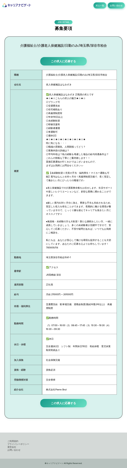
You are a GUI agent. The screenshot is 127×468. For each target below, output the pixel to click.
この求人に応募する (63, 61)
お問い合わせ (116, 5)
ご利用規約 (12, 441)
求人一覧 (100, 5)
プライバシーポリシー (18, 444)
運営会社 (11, 447)
